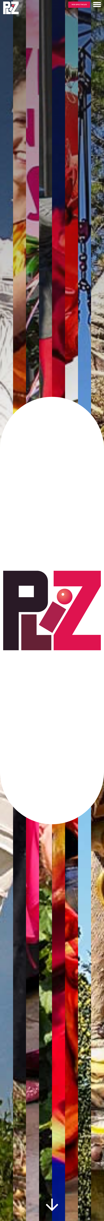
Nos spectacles (79, 4)
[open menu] (97, 4)
